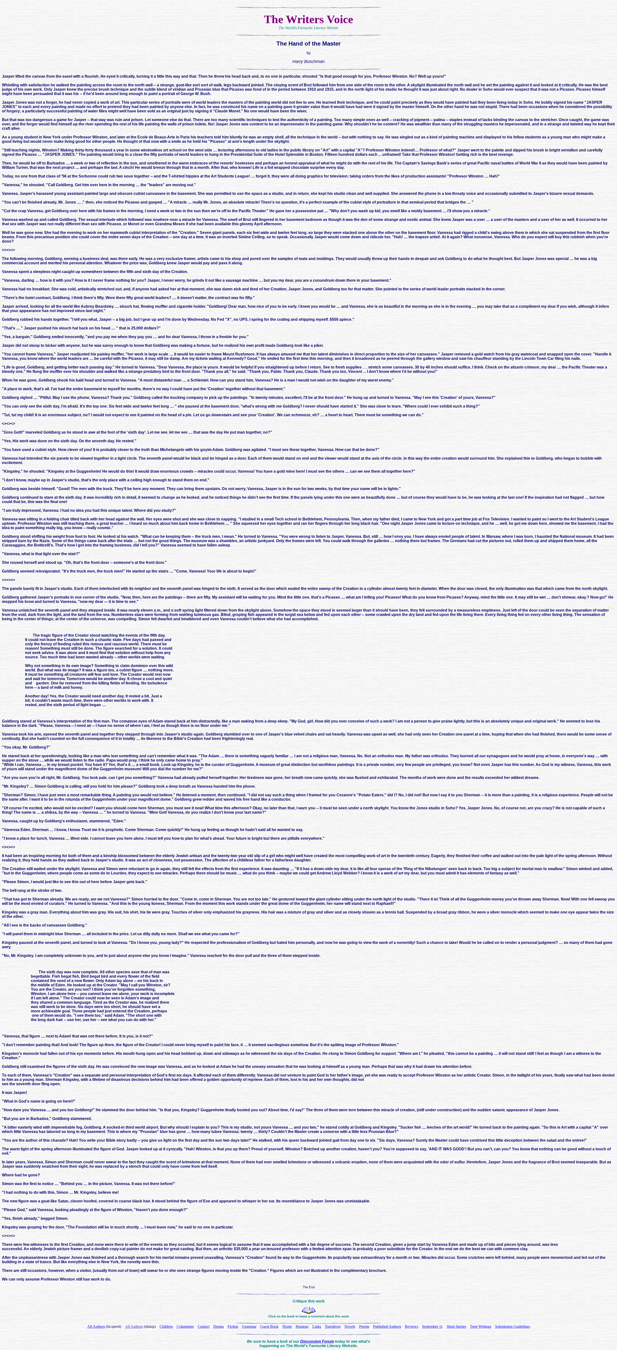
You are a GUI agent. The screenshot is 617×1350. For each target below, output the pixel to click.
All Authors (134, 1326)
